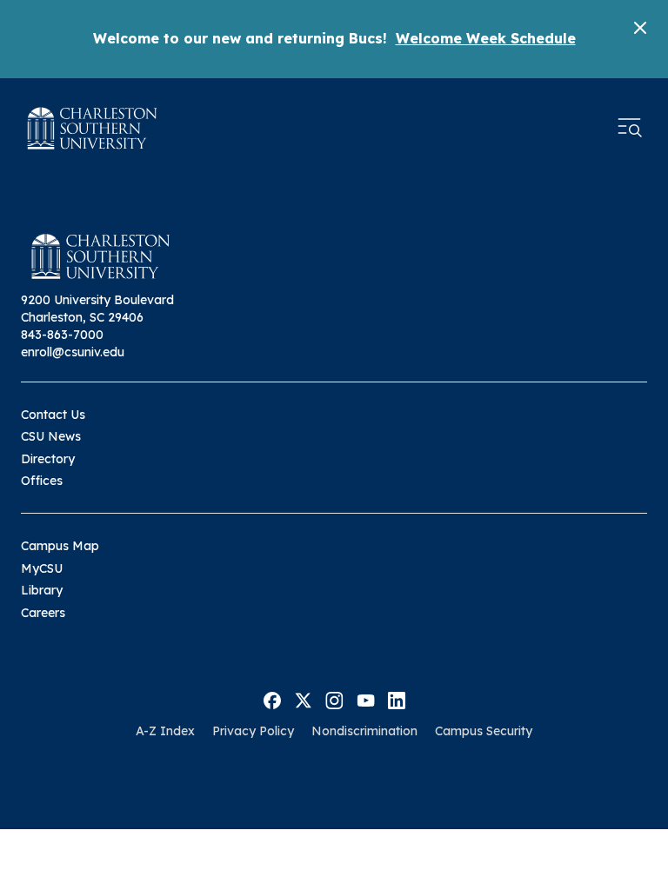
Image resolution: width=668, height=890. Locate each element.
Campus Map (60, 546)
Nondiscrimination (364, 731)
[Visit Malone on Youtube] (366, 698)
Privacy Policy (253, 731)
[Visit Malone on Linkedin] (396, 698)
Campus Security (483, 731)
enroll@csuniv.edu (72, 352)
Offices (42, 480)
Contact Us (53, 414)
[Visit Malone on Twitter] (303, 698)
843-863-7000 (62, 334)
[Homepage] (92, 128)
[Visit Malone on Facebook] (272, 698)
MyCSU (42, 568)
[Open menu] (630, 127)
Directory (48, 459)
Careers (43, 613)
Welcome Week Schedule (486, 38)
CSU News (51, 436)
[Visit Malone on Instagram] (334, 698)
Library (42, 590)
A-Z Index (165, 731)
